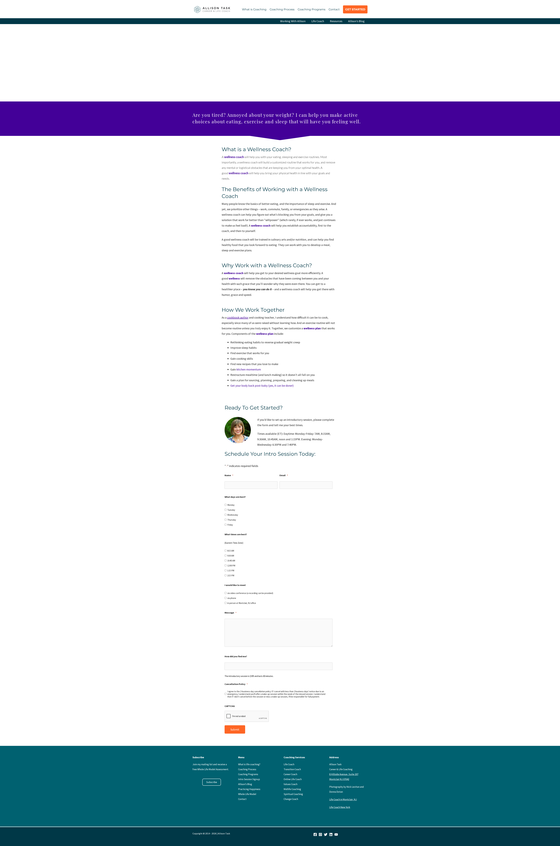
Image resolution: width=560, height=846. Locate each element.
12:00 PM (231, 565)
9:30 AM (230, 555)
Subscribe (211, 782)
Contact (334, 9)
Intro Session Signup (249, 779)
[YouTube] (336, 834)
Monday (231, 505)
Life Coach (317, 21)
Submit (234, 729)
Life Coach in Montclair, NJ (343, 799)
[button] (355, 9)
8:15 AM (230, 550)
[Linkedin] (331, 834)
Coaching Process (282, 9)
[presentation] (247, 716)
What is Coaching (254, 9)
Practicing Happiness (249, 789)
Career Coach (290, 774)
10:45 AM (231, 560)
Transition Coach (292, 769)
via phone (231, 598)
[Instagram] (320, 834)
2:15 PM (230, 575)
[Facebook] (315, 834)
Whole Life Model (247, 794)
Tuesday (231, 510)
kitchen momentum (248, 369)
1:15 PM (230, 570)
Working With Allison (293, 21)
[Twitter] (325, 834)
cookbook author (237, 317)
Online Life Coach (293, 779)
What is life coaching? (249, 764)
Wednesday (232, 515)
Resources (336, 21)
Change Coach (291, 799)
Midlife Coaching (292, 789)
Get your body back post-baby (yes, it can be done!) (262, 385)
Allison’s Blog (356, 21)
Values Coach (290, 784)
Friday (230, 525)
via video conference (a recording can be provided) (250, 593)
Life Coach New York (339, 807)
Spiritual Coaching (293, 794)
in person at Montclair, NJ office (241, 603)
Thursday (231, 520)
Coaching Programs (311, 9)
